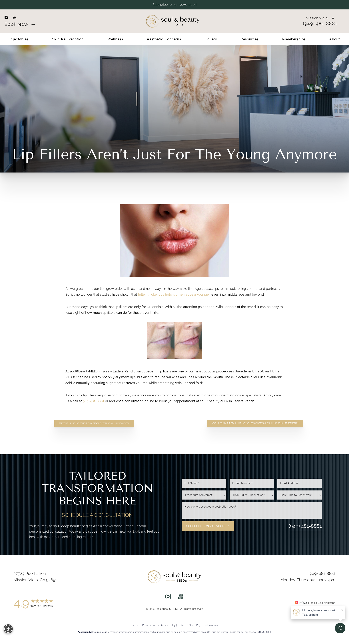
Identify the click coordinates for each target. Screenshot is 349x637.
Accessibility (168, 625)
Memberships (294, 39)
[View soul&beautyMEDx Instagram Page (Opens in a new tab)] (168, 597)
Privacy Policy (150, 625)
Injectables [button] (18, 39)
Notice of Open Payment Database (198, 625)
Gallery (210, 39)
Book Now (17, 24)
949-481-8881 (93, 401)
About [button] (334, 39)
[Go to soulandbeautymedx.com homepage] (173, 21)
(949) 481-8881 (320, 23)
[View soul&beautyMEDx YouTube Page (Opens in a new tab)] (180, 597)
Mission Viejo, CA (320, 18)
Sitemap (135, 625)
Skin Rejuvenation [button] (68, 39)
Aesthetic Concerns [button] (164, 39)
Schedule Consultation (205, 526)
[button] (8, 628)
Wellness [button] (115, 39)
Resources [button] (249, 39)
